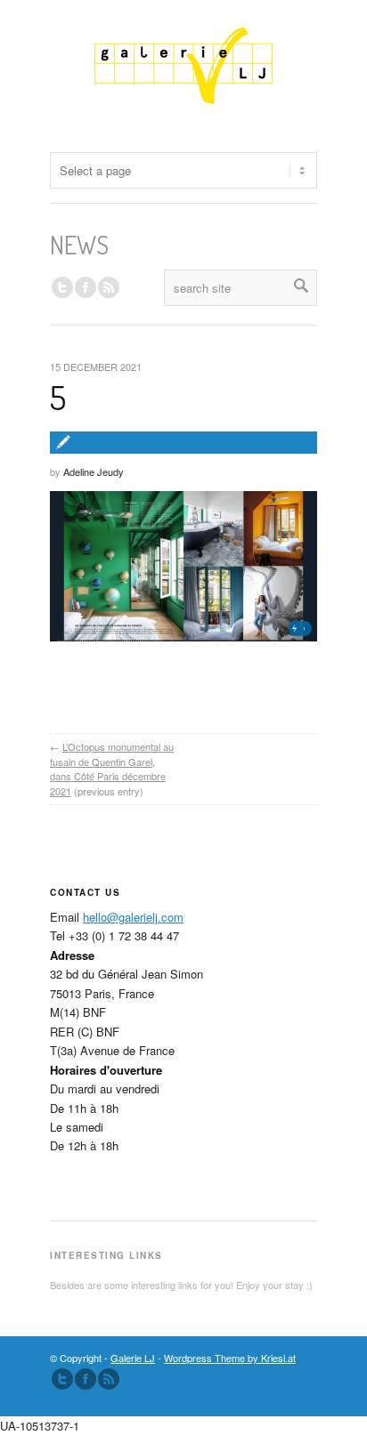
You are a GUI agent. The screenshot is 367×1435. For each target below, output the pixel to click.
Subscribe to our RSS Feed (108, 1379)
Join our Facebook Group (85, 287)
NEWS (79, 245)
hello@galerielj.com (133, 916)
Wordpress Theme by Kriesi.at (230, 1357)
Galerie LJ (132, 1357)
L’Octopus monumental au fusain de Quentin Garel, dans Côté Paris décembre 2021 (112, 768)
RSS (108, 287)
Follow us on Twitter (62, 287)
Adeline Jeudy (93, 471)
